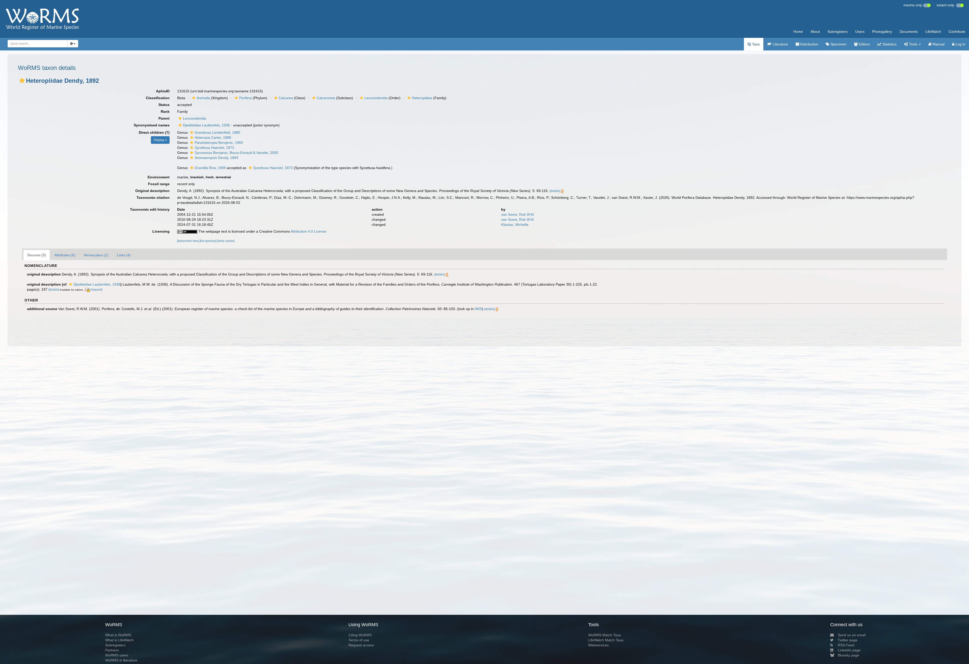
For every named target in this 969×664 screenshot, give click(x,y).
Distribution (808, 44)
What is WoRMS (118, 635)
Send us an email (852, 635)
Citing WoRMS (360, 635)
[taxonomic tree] (188, 241)
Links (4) (124, 255)
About (815, 32)
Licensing (161, 231)
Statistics (889, 44)
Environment (159, 177)
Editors (864, 44)
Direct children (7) (154, 132)
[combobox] (38, 43)
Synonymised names (152, 125)
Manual (938, 44)
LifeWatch (933, 32)
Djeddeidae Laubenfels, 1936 (206, 125)
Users (860, 32)
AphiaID (163, 91)
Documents (909, 32)
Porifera (245, 98)
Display (159, 140)
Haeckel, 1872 (214, 148)
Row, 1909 (210, 168)
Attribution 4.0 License (308, 231)
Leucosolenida (376, 98)
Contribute (957, 32)
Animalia (203, 98)
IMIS (478, 309)
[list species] (208, 241)
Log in (959, 44)
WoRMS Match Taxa (604, 635)
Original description (152, 191)
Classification (158, 98)
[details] (555, 191)
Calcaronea (326, 98)
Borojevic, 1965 (219, 143)
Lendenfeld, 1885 (217, 132)
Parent (164, 118)
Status (164, 105)
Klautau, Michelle (514, 225)
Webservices (598, 645)
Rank (165, 111)
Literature (780, 44)
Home (798, 32)
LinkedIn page (849, 650)
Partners (112, 650)
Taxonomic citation (153, 198)
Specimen (837, 44)
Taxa (755, 44)
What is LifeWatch (119, 640)
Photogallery (882, 32)
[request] (96, 289)
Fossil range (159, 184)
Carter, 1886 (213, 137)
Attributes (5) (65, 255)
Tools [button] (913, 44)
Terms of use (358, 640)
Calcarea (286, 98)
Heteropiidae (422, 98)
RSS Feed (846, 645)
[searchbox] (36, 43)
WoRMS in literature (121, 660)
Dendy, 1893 (216, 158)
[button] (22, 80)
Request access (361, 645)
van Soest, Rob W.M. (518, 214)
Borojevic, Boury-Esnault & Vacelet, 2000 (236, 153)
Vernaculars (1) (96, 255)
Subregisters (837, 32)
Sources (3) (36, 255)
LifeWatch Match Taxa (605, 640)
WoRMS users (116, 655)
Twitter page (847, 640)
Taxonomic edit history (150, 209)
